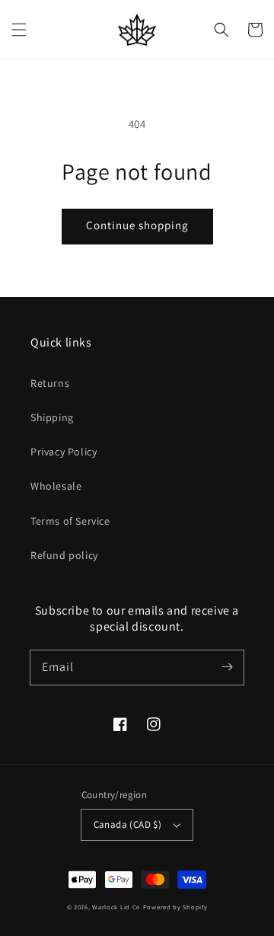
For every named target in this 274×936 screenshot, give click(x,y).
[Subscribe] (227, 667)
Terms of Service (70, 521)
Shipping (52, 417)
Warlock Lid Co (116, 906)
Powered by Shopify (175, 906)
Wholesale (55, 486)
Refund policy (64, 555)
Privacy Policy (63, 451)
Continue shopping (137, 225)
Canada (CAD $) (128, 824)
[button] (19, 29)
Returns (49, 383)
